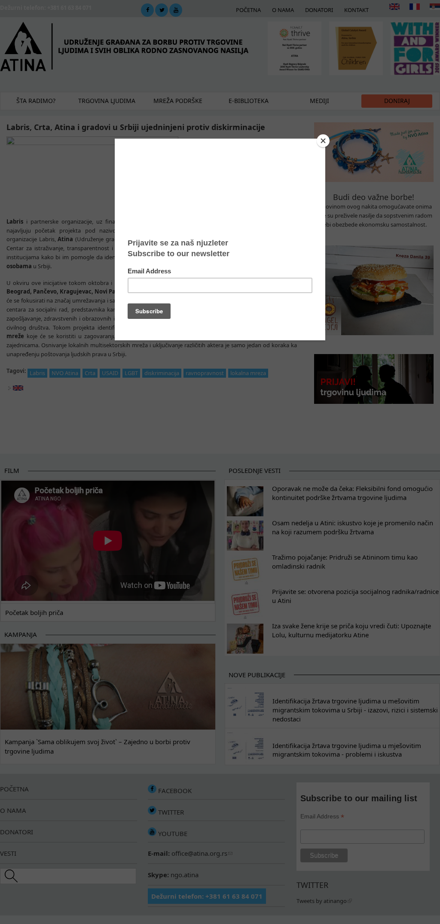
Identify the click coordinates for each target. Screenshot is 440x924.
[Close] (323, 140)
